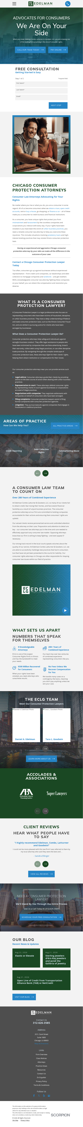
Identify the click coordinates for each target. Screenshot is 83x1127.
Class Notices (41, 1058)
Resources (41, 1070)
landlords (47, 277)
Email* (18, 96)
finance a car (55, 211)
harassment (32, 222)
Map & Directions (41, 1043)
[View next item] (45, 473)
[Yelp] (44, 1095)
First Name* (20, 83)
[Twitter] (39, 1095)
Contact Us (41, 1073)
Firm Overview (41, 1054)
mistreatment (17, 222)
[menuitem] (15, 1120)
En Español (41, 1077)
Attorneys (41, 1062)
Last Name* (20, 90)
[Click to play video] (65, 610)
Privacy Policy (41, 1081)
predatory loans (54, 235)
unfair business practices (54, 229)
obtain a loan (54, 208)
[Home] (40, 3)
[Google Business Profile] (49, 1095)
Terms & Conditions (41, 1085)
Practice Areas (41, 1066)
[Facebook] (34, 1095)
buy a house (31, 211)
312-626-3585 (41, 1022)
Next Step (56, 105)
